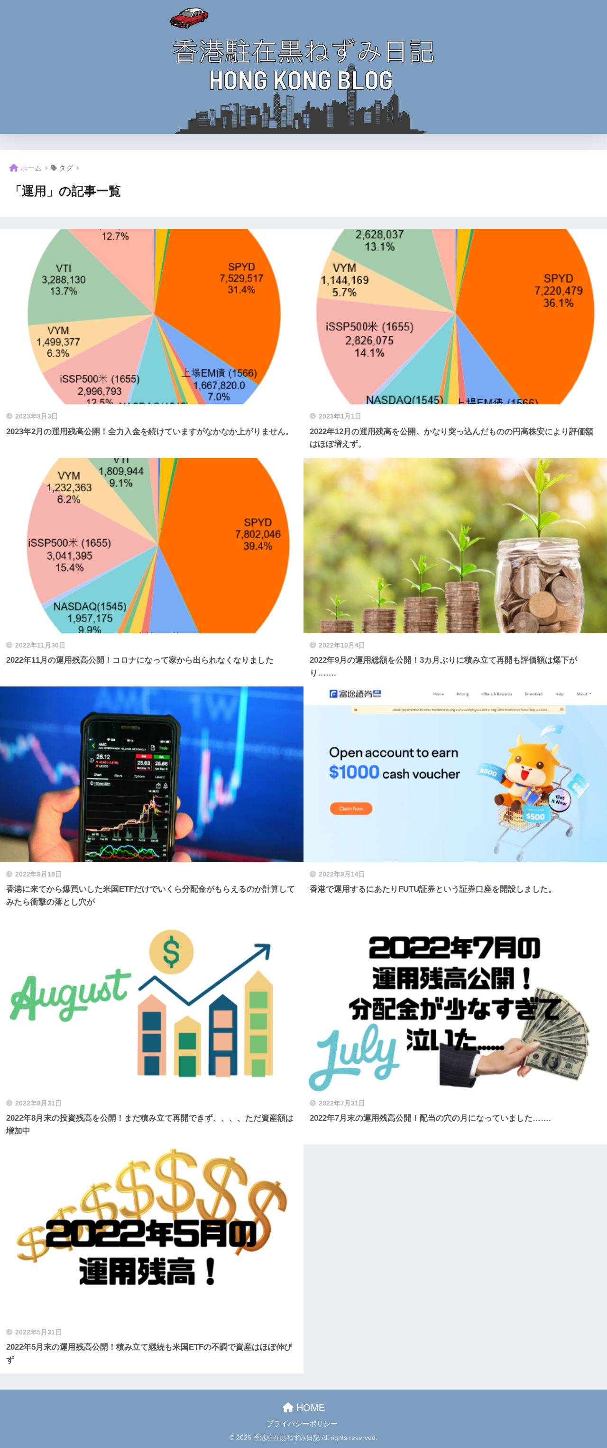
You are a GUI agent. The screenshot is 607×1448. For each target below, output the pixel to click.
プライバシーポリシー (302, 1424)
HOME (309, 1407)
